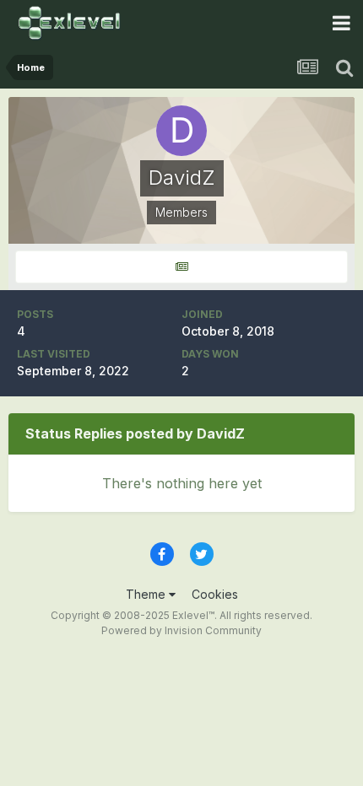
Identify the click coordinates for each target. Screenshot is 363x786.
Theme (147, 594)
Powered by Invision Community (181, 630)
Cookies (215, 594)
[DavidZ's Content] (181, 266)
